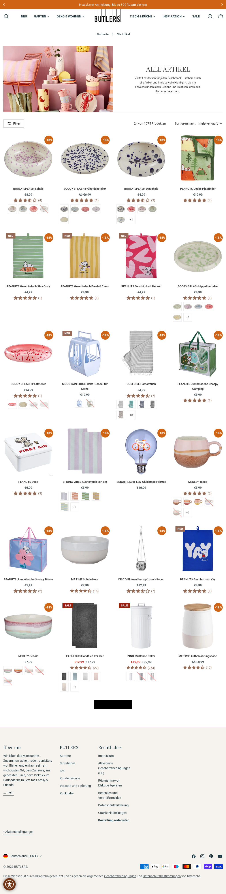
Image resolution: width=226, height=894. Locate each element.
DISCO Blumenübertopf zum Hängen (141, 579)
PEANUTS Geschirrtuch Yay (197, 579)
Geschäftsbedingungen (120, 876)
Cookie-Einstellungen (112, 812)
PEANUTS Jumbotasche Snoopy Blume (28, 579)
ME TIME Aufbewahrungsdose (198, 656)
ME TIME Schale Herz (84, 579)
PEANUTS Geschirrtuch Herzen (141, 286)
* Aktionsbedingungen (18, 831)
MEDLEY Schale (28, 656)
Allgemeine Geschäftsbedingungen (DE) (114, 768)
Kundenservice (70, 778)
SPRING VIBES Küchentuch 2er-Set (85, 481)
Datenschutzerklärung (113, 805)
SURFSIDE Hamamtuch (141, 384)
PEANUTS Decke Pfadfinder (198, 188)
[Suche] (5, 16)
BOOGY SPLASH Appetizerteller (198, 286)
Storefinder (67, 763)
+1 (131, 219)
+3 (131, 415)
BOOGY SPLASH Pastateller (28, 384)
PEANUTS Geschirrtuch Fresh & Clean (85, 286)
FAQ (63, 771)
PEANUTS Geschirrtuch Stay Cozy (28, 286)
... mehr (8, 792)
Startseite (102, 34)
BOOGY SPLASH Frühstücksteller (85, 188)
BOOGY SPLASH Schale (28, 188)
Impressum (106, 756)
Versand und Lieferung (75, 786)
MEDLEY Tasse (197, 481)
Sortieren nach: (185, 123)
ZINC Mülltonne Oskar (141, 656)
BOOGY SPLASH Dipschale (141, 188)
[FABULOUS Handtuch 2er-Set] (85, 625)
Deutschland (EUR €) (23, 856)
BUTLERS (20, 866)
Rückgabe (66, 793)
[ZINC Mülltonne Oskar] (141, 625)
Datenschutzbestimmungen (162, 876)
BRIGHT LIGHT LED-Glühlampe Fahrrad (141, 481)
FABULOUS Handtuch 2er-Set (85, 656)
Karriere (65, 756)
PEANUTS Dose (28, 481)
